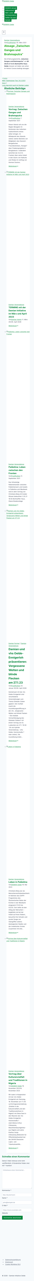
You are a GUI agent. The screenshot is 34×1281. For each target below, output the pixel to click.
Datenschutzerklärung (13, 1260)
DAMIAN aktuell (10, 8)
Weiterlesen (13, 166)
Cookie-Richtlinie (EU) (12, 1264)
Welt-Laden (9, 13)
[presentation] (18, 96)
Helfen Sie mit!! (10, 17)
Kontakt (8, 20)
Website (5, 1213)
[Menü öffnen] (3, 32)
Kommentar (6, 1190)
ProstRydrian (11, 42)
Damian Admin (16, 319)
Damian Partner (14, 643)
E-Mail (5, 1205)
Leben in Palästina (18, 882)
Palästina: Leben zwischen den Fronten (17, 470)
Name (4, 1198)
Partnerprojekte (10, 15)
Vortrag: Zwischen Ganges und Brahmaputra (18, 112)
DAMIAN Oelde (16, 885)
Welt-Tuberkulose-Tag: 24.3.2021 (13, 79)
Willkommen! (9, 10)
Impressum (9, 1262)
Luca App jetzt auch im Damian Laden (15, 84)
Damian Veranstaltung (12, 40)
